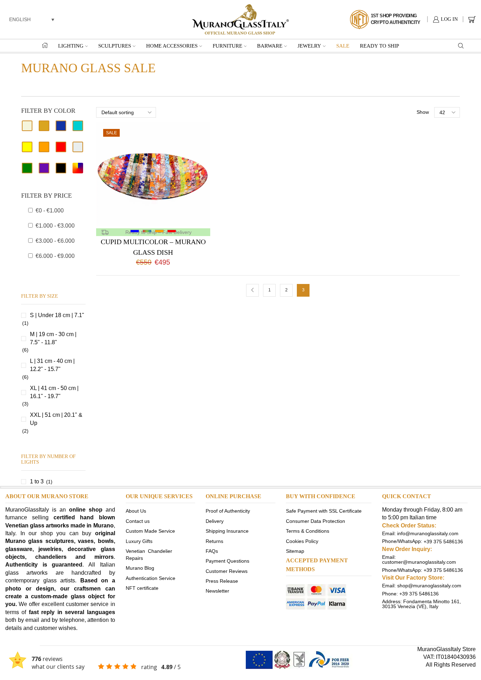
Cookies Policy (302, 541)
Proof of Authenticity (228, 511)
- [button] (50, 211)
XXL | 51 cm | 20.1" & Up (56, 419)
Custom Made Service (150, 531)
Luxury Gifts (139, 541)
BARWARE (269, 46)
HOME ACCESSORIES (172, 46)
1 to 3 (37, 481)
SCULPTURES (114, 46)
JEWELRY (309, 46)
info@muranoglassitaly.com (427, 533)
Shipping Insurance (227, 531)
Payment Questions (227, 561)
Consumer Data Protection (315, 521)
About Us (136, 511)
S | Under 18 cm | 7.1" (57, 315)
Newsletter (217, 591)
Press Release (222, 581)
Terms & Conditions (307, 531)
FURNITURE (227, 46)
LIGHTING (70, 46)
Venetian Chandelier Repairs (149, 554)
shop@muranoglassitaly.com (429, 585)
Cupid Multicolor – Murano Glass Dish (153, 247)
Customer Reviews (227, 571)
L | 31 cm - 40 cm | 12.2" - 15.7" (52, 365)
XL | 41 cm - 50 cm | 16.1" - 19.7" (54, 392)
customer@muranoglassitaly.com (419, 562)
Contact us (138, 521)
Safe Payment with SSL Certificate (324, 511)
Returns (214, 541)
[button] (31, 19)
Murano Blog (140, 568)
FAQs (212, 551)
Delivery (215, 521)
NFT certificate (142, 588)
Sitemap (295, 551)
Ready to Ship (379, 46)
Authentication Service (150, 578)
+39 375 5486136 (443, 541)
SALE (342, 46)
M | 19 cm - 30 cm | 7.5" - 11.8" (53, 338)
